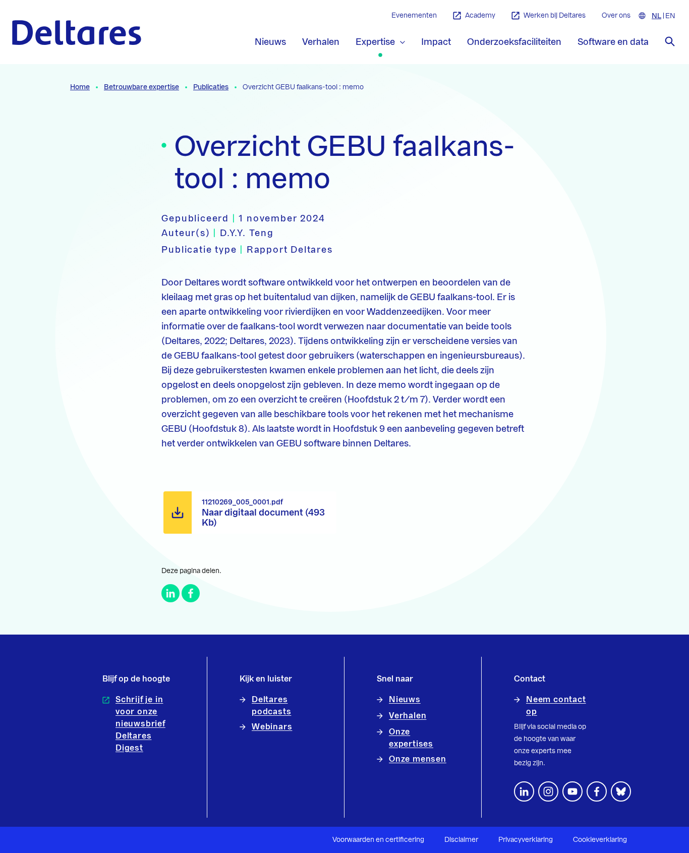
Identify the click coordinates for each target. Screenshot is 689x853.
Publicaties (210, 87)
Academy (480, 15)
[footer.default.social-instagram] (548, 791)
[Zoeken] (670, 41)
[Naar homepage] (76, 32)
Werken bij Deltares (555, 15)
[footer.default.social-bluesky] (621, 791)
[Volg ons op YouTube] (572, 791)
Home (80, 87)
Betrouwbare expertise (141, 87)
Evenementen (414, 15)
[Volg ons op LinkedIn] (524, 791)
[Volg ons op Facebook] (597, 791)
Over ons (616, 15)
